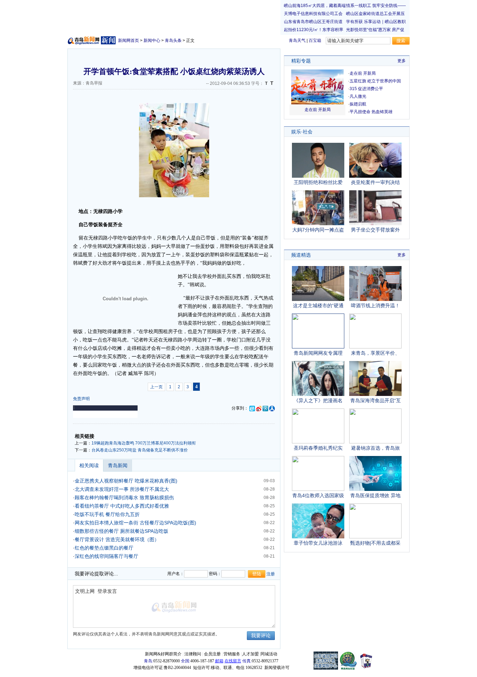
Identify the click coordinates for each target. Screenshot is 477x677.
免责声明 (81, 398)
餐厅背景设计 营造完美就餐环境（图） (117, 539)
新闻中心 (152, 40)
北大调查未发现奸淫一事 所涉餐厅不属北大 (122, 489)
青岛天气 (297, 40)
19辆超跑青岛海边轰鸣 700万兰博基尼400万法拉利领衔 (143, 443)
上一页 (156, 386)
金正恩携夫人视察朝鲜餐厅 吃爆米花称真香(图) (126, 481)
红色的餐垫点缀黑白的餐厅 (104, 548)
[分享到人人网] (272, 408)
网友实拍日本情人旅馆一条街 (106, 522)
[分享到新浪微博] (259, 408)
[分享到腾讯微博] (265, 408)
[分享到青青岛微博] (252, 408)
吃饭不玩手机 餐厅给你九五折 (107, 514)
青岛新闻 (117, 465)
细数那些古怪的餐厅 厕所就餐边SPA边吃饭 (121, 531)
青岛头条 (173, 40)
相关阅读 (89, 465)
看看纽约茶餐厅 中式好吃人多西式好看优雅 (122, 506)
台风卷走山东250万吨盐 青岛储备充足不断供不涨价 (139, 450)
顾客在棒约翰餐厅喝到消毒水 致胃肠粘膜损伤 (124, 497)
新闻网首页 (128, 40)
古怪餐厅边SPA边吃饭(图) (168, 522)
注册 (270, 574)
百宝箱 (315, 40)
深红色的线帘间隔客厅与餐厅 (106, 556)
